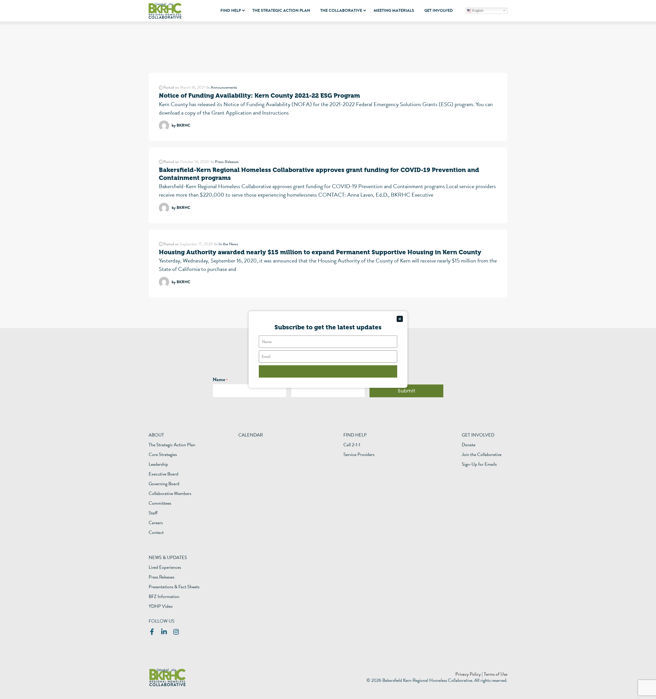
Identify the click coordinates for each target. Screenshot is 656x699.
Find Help (355, 434)
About (156, 434)
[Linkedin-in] (164, 632)
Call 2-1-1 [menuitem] (351, 444)
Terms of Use (495, 674)
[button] (399, 318)
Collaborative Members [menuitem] (170, 493)
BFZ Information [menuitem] (164, 596)
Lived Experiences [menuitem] (165, 567)
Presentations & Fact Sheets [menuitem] (174, 586)
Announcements (224, 87)
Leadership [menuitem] (158, 464)
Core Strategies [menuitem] (163, 454)
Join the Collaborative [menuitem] (481, 454)
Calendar (250, 434)
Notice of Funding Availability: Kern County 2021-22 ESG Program (259, 95)
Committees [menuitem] (160, 503)
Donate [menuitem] (468, 444)
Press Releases (227, 162)
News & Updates (168, 557)
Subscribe (328, 371)
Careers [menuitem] (156, 522)
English (477, 10)
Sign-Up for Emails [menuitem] (479, 464)
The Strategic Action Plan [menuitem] (172, 444)
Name (219, 379)
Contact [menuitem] (156, 532)
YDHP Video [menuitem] (161, 606)
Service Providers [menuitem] (358, 454)
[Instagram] (176, 632)
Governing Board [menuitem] (164, 483)
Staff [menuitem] (153, 513)
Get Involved (478, 434)
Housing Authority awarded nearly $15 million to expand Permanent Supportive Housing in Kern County (320, 252)
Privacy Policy (468, 674)
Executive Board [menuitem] (163, 474)
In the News (228, 244)
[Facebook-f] (152, 632)
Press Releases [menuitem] (161, 577)
